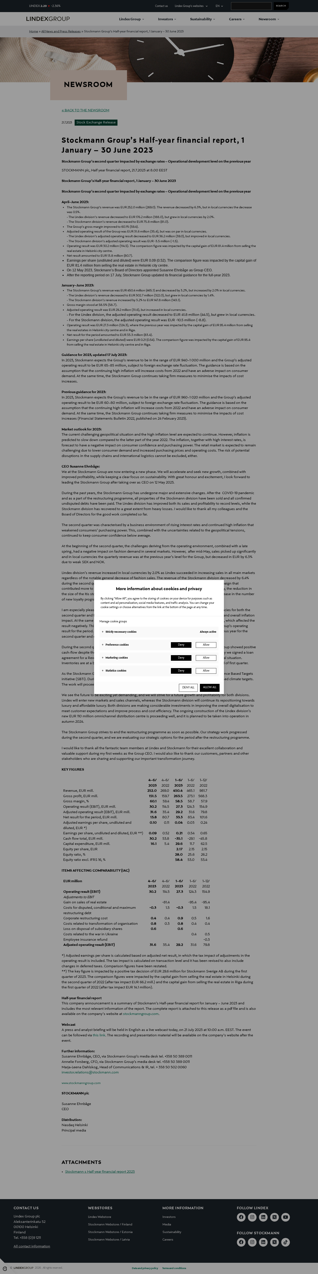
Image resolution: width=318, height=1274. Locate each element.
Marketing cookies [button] (115, 658)
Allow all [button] (209, 687)
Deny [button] (181, 644)
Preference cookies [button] (115, 645)
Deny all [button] (188, 687)
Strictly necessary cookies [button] (119, 632)
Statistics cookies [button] (114, 671)
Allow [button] (206, 644)
